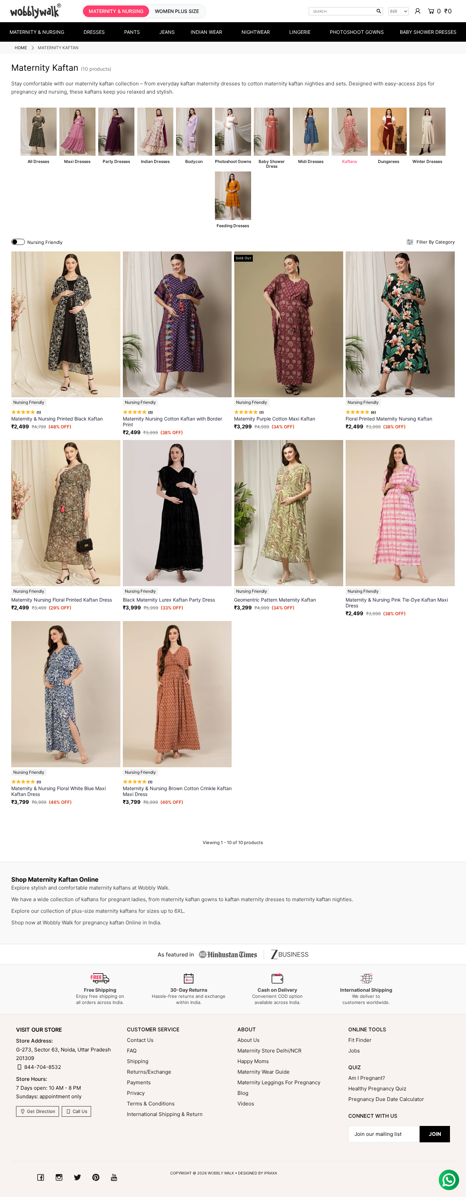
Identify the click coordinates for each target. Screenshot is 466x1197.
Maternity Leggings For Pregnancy (278, 1082)
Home (21, 47)
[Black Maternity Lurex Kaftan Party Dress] (177, 513)
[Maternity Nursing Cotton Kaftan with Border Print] (177, 324)
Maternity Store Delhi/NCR (269, 1050)
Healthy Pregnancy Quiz (377, 1088)
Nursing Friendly (44, 242)
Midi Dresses (311, 136)
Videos (245, 1103)
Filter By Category (436, 242)
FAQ (131, 1050)
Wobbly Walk (221, 1173)
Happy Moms (253, 1061)
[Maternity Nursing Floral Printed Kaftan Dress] (65, 513)
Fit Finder (360, 1040)
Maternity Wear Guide (263, 1072)
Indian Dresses (155, 136)
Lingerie (299, 32)
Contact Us (140, 1040)
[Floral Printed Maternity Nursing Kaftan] (400, 324)
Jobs (354, 1050)
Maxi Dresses (77, 136)
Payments (139, 1082)
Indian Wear (206, 32)
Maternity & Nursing (37, 32)
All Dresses (38, 136)
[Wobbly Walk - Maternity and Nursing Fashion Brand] (35, 11)
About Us (248, 1040)
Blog (242, 1093)
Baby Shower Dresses (428, 32)
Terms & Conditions (151, 1103)
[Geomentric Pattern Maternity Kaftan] (288, 513)
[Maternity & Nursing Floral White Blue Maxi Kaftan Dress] (65, 694)
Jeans (167, 32)
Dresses (94, 32)
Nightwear (256, 32)
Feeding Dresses (233, 199)
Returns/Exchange (149, 1072)
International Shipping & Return (165, 1114)
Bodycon (194, 136)
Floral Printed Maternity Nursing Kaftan (389, 419)
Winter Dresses (427, 136)
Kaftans (350, 136)
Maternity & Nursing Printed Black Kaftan (57, 419)
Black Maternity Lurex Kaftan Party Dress (169, 600)
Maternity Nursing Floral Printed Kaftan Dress (61, 600)
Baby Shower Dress (272, 138)
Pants (132, 32)
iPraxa (270, 1173)
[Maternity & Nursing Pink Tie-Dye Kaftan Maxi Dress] (400, 513)
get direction (40, 1111)
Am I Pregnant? (366, 1078)
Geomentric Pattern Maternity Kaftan (275, 600)
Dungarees (388, 136)
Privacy (136, 1093)
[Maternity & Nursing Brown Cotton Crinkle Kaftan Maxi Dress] (177, 694)
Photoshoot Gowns (357, 32)
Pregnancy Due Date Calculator (386, 1099)
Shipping (137, 1061)
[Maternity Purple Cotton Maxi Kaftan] (288, 324)
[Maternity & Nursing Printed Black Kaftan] (65, 324)
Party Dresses (116, 136)
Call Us (79, 1111)
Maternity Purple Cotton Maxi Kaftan (274, 419)
